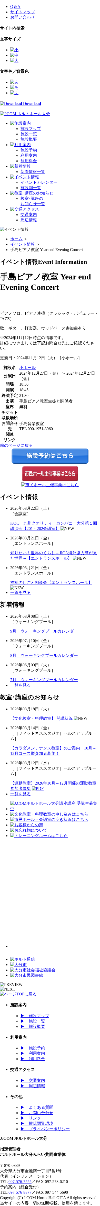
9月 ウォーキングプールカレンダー (44, 631)
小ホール (27, 367)
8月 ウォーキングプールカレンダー (44, 655)
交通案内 (29, 214)
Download (31, 103)
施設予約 (29, 150)
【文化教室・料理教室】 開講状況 (41, 718)
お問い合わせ (22, 17)
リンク (31, 1118)
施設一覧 (29, 134)
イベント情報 (22, 244)
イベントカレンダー (39, 182)
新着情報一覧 (33, 171)
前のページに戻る (16, 445)
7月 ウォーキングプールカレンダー (44, 680)
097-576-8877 (20, 1192)
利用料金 (29, 161)
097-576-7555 (20, 1181)
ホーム (16, 239)
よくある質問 (37, 1107)
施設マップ (31, 128)
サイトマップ (22, 12)
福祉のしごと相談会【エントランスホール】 (51, 582)
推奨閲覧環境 (37, 1123)
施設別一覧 (31, 188)
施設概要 (29, 139)
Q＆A (15, 6)
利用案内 (29, 155)
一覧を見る (20, 592)
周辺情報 (29, 220)
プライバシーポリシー (45, 1129)
